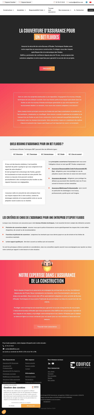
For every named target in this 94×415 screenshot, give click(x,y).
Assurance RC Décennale (10, 363)
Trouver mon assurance (51, 10)
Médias (50, 378)
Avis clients (51, 371)
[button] (8, 10)
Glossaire (50, 374)
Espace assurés (30, 363)
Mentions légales (30, 376)
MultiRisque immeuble (9, 382)
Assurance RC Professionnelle (7, 367)
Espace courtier (30, 366)
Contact (27, 369)
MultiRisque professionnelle (11, 376)
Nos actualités (52, 376)
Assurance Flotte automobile (11, 379)
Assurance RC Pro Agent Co (11, 371)
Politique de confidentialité (33, 382)
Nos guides (51, 380)
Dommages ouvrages (9, 374)
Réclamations (29, 379)
